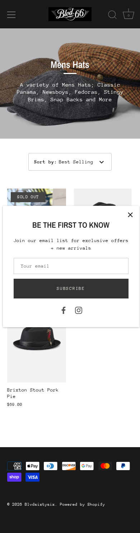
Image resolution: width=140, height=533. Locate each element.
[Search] (112, 16)
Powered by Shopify (82, 504)
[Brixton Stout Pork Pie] (36, 338)
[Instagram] (78, 309)
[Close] (130, 215)
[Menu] (11, 15)
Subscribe (71, 288)
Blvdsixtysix (40, 504)
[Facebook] (63, 309)
